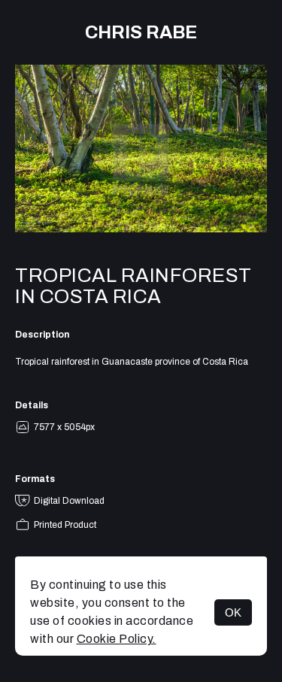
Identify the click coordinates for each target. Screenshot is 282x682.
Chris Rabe (141, 32)
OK (233, 612)
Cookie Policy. (116, 638)
